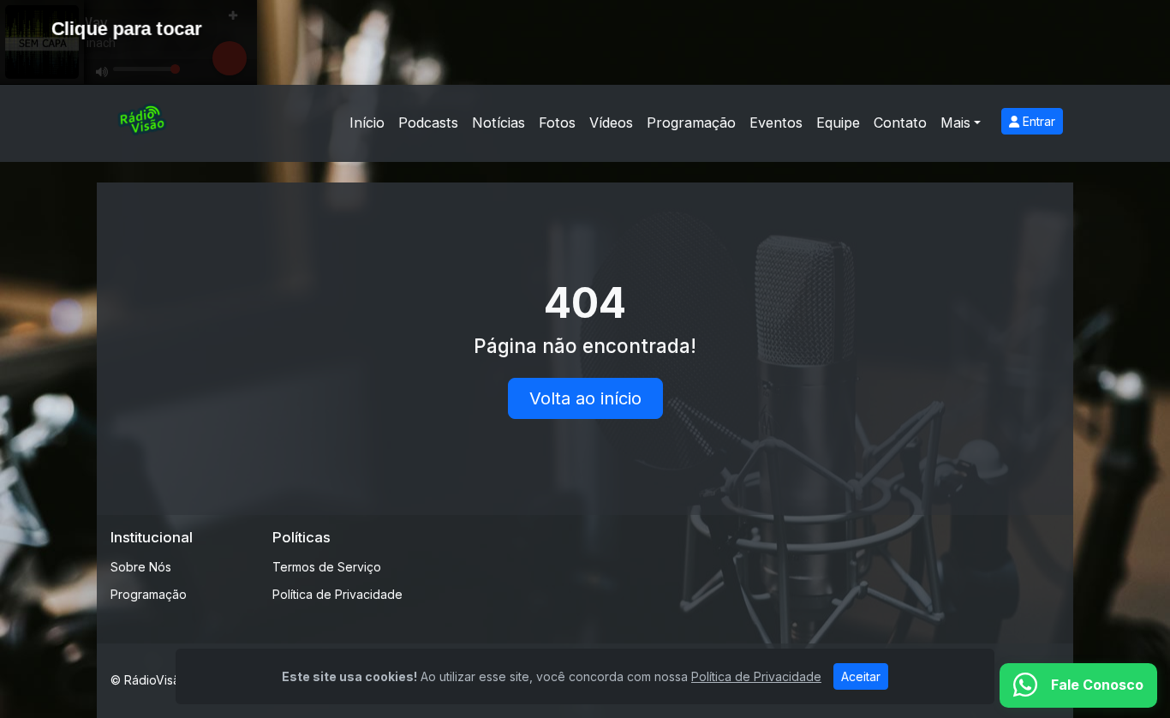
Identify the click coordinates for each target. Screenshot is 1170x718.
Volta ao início (585, 398)
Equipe (838, 122)
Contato (900, 122)
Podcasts (428, 122)
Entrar (1037, 121)
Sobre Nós (140, 566)
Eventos (776, 122)
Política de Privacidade (337, 594)
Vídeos (611, 122)
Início (367, 122)
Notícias (498, 122)
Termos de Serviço (326, 566)
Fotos (557, 122)
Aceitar (860, 676)
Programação (691, 122)
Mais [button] (955, 122)
